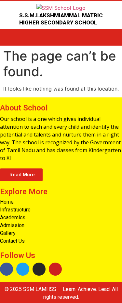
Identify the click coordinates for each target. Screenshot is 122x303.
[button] (21, 174)
